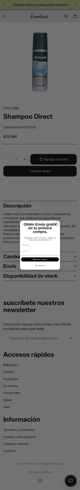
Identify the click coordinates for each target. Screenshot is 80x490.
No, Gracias (40, 265)
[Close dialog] (57, 224)
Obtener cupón (40, 259)
